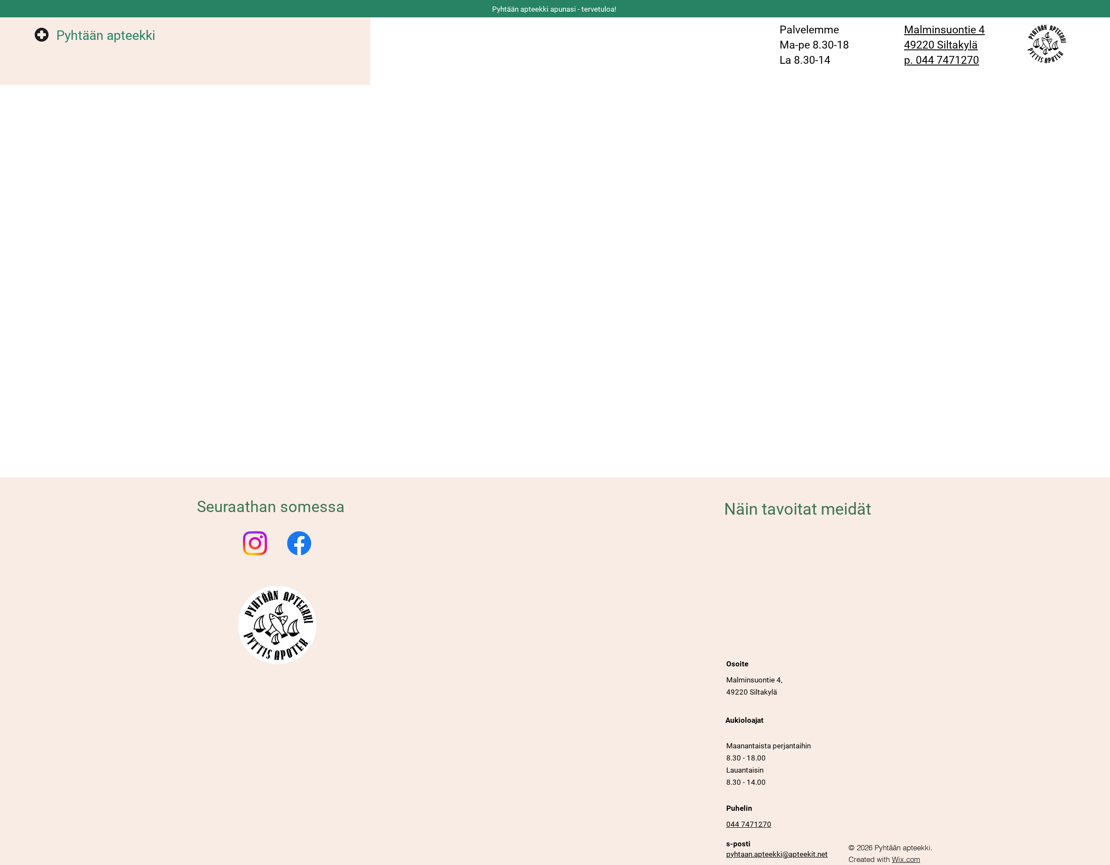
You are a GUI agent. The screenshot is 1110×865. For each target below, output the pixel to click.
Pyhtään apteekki (105, 35)
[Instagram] (255, 543)
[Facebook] (299, 543)
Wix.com (906, 859)
